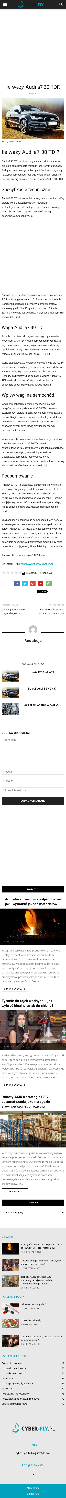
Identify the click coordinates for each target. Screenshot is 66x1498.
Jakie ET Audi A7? (42, 672)
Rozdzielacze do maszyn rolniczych (21, 1398)
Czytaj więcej (13, 989)
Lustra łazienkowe (12, 1373)
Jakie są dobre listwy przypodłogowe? (13, 611)
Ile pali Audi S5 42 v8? (42, 688)
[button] (61, 4)
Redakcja (33, 640)
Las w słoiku (8, 1378)
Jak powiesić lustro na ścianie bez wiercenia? (51, 611)
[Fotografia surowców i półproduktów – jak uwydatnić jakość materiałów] (33, 927)
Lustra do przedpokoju (14, 1368)
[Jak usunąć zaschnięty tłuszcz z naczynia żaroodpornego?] (10, 1341)
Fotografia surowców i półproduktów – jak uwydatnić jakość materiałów (41, 1246)
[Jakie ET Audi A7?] (10, 676)
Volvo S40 (7, 1388)
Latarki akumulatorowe (14, 1403)
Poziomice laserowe (13, 1363)
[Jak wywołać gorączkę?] (10, 1308)
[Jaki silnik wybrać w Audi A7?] (10, 709)
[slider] (12, 573)
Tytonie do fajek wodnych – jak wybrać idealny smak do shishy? (41, 1262)
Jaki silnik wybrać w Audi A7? (42, 704)
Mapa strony (33, 1488)
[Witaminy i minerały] (10, 1323)
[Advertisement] (33, 44)
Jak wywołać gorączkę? (33, 1304)
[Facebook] (33, 1475)
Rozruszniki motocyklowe (16, 1393)
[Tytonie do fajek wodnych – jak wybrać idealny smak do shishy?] (33, 1030)
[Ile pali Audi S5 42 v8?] (10, 692)
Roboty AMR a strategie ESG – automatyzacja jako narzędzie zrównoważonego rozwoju (26, 1101)
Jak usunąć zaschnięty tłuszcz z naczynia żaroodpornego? (41, 1338)
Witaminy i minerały (31, 1320)
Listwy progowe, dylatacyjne (17, 1383)
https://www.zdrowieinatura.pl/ (37, 563)
